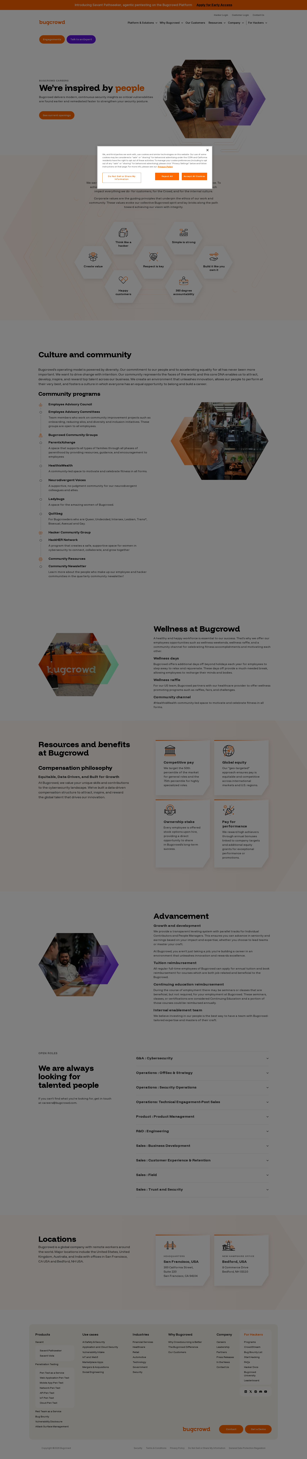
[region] (154, 167)
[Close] (207, 150)
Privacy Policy (165, 166)
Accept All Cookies (194, 176)
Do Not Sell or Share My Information (121, 177)
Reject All (167, 176)
